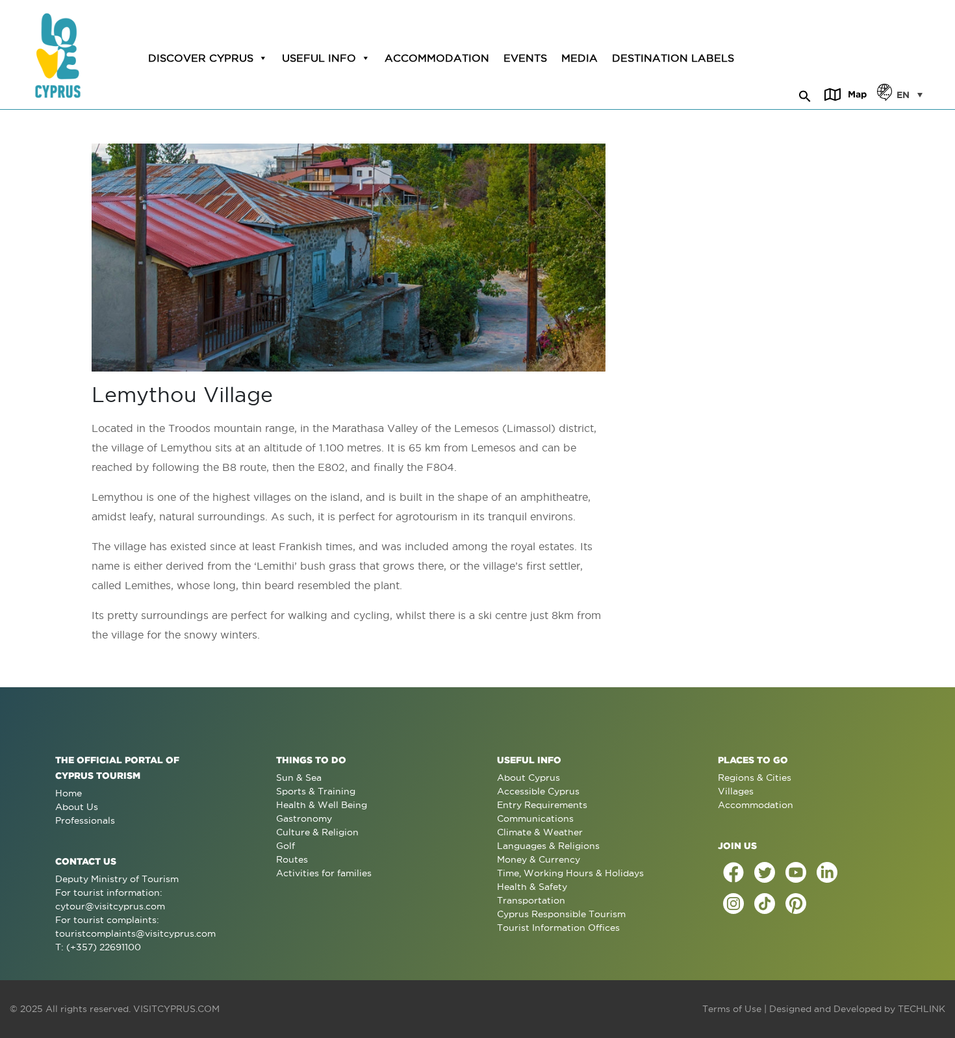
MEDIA (579, 58)
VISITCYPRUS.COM (176, 1009)
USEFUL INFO (319, 58)
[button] (804, 94)
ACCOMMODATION (437, 58)
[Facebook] (733, 872)
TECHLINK (921, 1009)
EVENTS (525, 58)
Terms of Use (731, 1009)
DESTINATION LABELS (673, 58)
